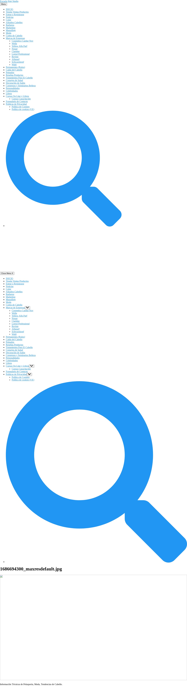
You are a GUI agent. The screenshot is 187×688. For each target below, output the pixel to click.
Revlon (15, 56)
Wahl (14, 64)
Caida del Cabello (14, 70)
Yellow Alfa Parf (19, 46)
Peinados (10, 72)
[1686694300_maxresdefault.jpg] (93, 679)
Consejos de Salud (14, 80)
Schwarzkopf (18, 62)
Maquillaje (11, 30)
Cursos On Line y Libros (17, 96)
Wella (14, 43)
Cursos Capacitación (21, 99)
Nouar (15, 49)
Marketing (10, 27)
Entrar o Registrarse (15, 14)
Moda (8, 33)
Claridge (16, 51)
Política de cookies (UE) (23, 109)
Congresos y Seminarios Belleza (21, 85)
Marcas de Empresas (15, 38)
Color (8, 20)
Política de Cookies (21, 106)
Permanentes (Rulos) (15, 67)
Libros (9, 93)
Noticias (9, 17)
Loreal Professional (21, 54)
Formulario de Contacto (17, 101)
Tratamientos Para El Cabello (19, 77)
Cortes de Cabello (14, 35)
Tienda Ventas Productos (17, 12)
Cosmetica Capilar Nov (22, 41)
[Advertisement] (93, 249)
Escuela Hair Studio (9, 1)
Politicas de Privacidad (16, 104)
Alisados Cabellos (14, 22)
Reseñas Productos (14, 75)
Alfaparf (15, 59)
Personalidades (13, 88)
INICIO (9, 9)
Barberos (10, 25)
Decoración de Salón (15, 83)
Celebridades (12, 91)
